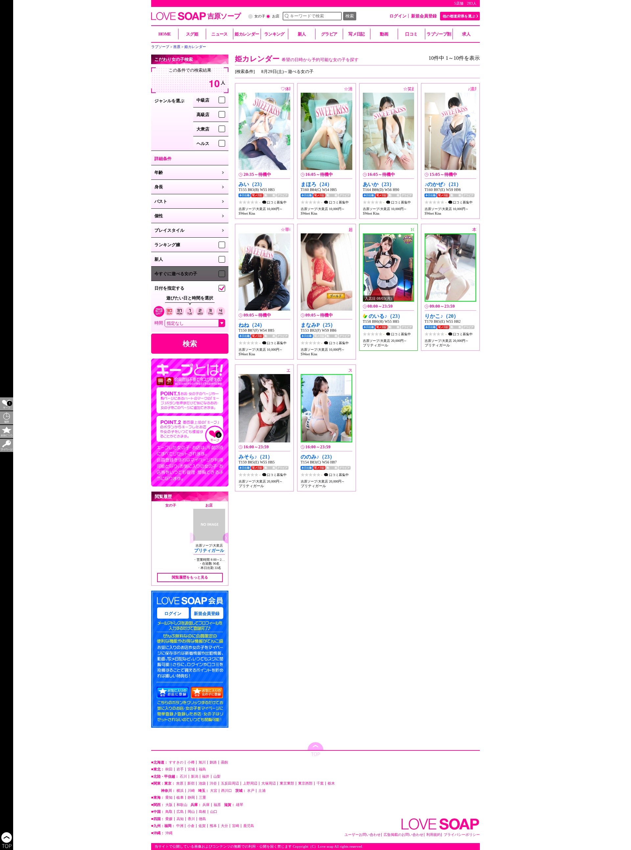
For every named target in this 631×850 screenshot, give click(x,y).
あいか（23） (378, 184)
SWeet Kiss (247, 213)
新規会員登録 (424, 16)
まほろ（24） (316, 184)
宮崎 (235, 826)
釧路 (213, 762)
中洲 (179, 826)
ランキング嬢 (167, 245)
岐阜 (180, 797)
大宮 (213, 790)
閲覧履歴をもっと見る (190, 577)
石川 (183, 776)
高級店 (203, 114)
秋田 (169, 769)
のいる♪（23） (386, 316)
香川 (191, 819)
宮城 (191, 769)
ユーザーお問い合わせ (362, 835)
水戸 (250, 790)
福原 (217, 805)
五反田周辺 (230, 783)
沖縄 (169, 833)
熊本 (213, 826)
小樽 (191, 762)
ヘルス (203, 143)
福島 (202, 769)
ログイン (398, 16)
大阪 (169, 805)
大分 (224, 826)
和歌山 (181, 805)
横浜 (180, 790)
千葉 (320, 783)
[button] (225, 538)
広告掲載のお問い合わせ (403, 835)
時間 (158, 322)
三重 (202, 797)
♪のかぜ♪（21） (443, 184)
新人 (158, 259)
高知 (180, 819)
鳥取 (169, 812)
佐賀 (202, 826)
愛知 (169, 797)
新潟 (194, 776)
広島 (180, 812)
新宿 (191, 783)
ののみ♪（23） (318, 457)
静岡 (191, 797)
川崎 (191, 790)
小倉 (191, 826)
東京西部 (305, 783)
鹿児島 (248, 826)
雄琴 (239, 805)
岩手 (180, 769)
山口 (213, 812)
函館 (224, 762)
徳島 (202, 819)
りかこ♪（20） (442, 316)
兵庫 (206, 805)
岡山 (191, 812)
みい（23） (252, 184)
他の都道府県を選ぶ (459, 16)
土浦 (262, 790)
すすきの (176, 762)
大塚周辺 (268, 783)
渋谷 (213, 783)
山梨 (217, 776)
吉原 (179, 783)
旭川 (202, 762)
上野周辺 (250, 783)
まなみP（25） (318, 325)
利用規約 (433, 835)
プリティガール (209, 550)
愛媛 (169, 819)
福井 (205, 776)
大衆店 (203, 129)
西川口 (226, 790)
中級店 (203, 100)
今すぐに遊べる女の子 (175, 274)
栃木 (331, 783)
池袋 (202, 783)
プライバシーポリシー (462, 835)
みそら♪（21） (256, 457)
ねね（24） (252, 325)
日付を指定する (169, 288)
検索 (349, 15)
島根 (202, 812)
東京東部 (287, 783)
